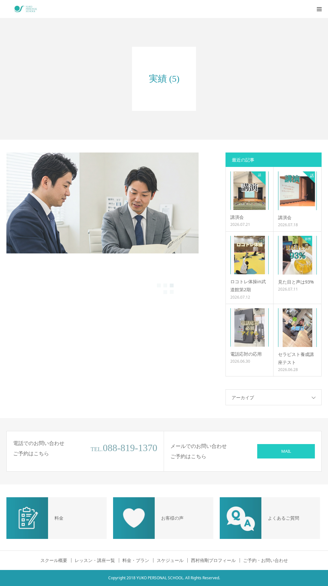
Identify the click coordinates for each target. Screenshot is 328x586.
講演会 (237, 217)
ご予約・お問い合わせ (265, 560)
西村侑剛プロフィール (213, 560)
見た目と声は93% (296, 282)
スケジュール (170, 560)
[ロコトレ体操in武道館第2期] (249, 255)
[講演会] (249, 190)
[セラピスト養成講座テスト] (297, 327)
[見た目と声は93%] (297, 255)
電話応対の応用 (246, 354)
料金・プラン (135, 560)
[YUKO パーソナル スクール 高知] (25, 9)
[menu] (319, 9)
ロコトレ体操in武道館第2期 (248, 285)
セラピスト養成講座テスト (296, 358)
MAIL (286, 451)
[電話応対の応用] (249, 327)
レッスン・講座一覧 (95, 560)
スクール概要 (53, 560)
